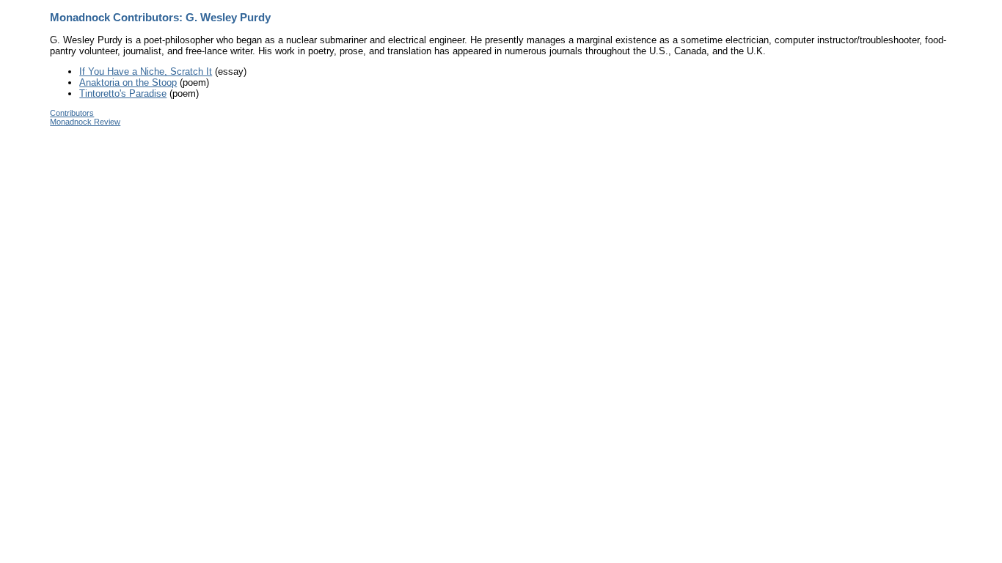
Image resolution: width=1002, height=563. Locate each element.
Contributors (72, 112)
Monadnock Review (85, 121)
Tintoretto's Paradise (123, 93)
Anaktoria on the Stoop (128, 82)
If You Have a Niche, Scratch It (145, 71)
